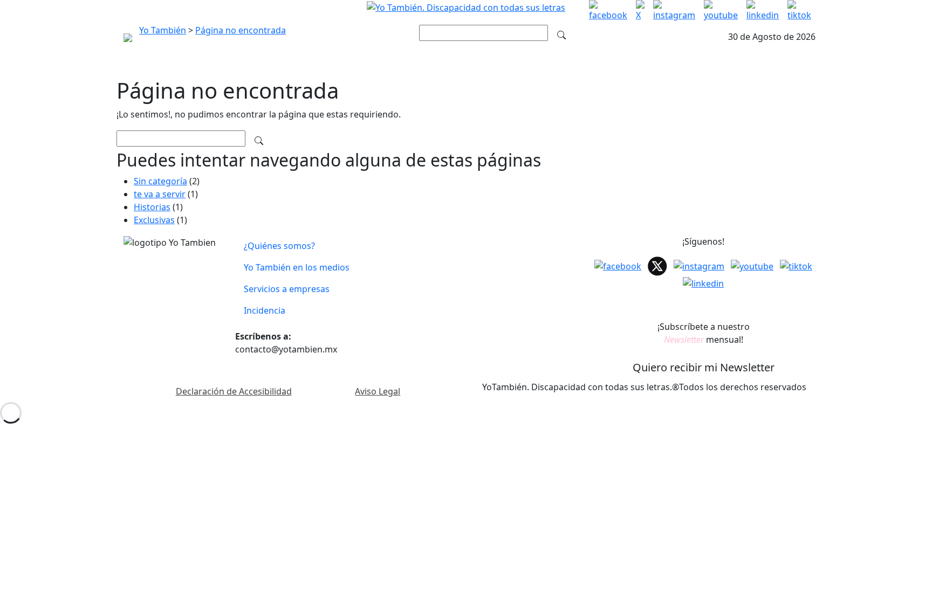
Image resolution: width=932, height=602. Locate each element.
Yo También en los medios (297, 267)
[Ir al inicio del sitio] (466, 6)
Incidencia (264, 310)
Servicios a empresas (287, 289)
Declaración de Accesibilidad (234, 391)
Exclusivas (154, 220)
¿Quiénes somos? (279, 246)
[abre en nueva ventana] (608, 11)
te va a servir (160, 194)
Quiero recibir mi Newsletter (704, 367)
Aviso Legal (377, 391)
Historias (152, 207)
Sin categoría (160, 181)
